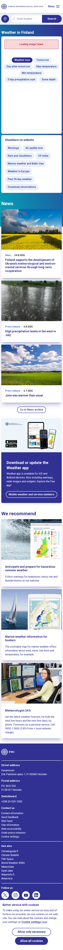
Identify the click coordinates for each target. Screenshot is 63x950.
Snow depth (49, 79)
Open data (7, 870)
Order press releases (13, 832)
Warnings (13, 148)
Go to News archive (31, 409)
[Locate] (5, 19)
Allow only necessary (32, 931)
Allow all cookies (31, 941)
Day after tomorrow (18, 66)
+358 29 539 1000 (11, 801)
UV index (43, 155)
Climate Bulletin (10, 855)
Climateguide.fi (9, 851)
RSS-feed (6, 821)
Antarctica (6, 878)
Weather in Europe (18, 171)
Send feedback (9, 817)
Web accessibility (11, 828)
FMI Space (7, 859)
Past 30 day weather (20, 179)
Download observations (22, 186)
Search (51, 18)
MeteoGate (7, 866)
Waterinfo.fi (7, 874)
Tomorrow (42, 60)
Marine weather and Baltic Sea (26, 163)
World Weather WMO (13, 862)
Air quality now (34, 148)
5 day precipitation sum (21, 79)
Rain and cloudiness (20, 155)
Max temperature (46, 66)
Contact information (12, 813)
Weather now (22, 60)
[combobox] (28, 18)
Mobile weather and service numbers (31, 494)
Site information (10, 824)
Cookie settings (10, 836)
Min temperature (31, 73)
